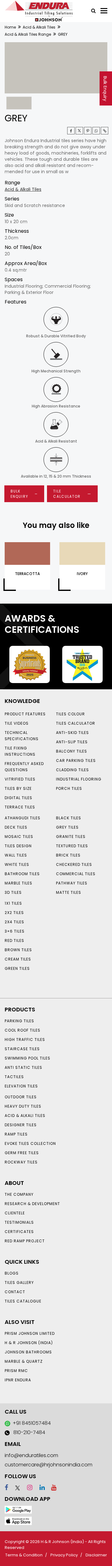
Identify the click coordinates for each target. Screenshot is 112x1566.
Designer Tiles (21, 1124)
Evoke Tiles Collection (30, 1143)
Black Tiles (68, 818)
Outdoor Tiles (21, 1097)
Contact (15, 1291)
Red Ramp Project (25, 1241)
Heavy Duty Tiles (23, 1106)
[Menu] (103, 10)
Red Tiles (14, 940)
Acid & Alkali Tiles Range (28, 34)
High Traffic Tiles (25, 1039)
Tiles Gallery (19, 1282)
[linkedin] (39, 1487)
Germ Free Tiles (22, 1152)
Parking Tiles (19, 1021)
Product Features (25, 714)
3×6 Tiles (15, 931)
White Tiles (17, 864)
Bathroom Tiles (22, 873)
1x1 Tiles (13, 903)
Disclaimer (96, 1555)
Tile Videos (17, 723)
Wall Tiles (16, 855)
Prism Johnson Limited (30, 1333)
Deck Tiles (16, 827)
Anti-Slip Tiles (72, 742)
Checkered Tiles (74, 864)
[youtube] (51, 1487)
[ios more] (18, 1520)
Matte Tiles (68, 892)
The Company (19, 1194)
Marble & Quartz (24, 1361)
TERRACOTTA (27, 573)
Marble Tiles (18, 883)
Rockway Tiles (21, 1162)
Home (10, 27)
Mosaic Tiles (19, 836)
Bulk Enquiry (105, 88)
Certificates (19, 1231)
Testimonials (19, 1222)
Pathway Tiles (71, 883)
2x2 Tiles (14, 912)
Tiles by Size (18, 788)
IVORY (82, 573)
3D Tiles (13, 892)
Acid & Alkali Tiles (39, 27)
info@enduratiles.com (31, 1455)
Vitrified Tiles (20, 779)
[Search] (91, 10)
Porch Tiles (69, 788)
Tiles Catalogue (23, 1301)
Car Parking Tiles (76, 760)
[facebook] (6, 1487)
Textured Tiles (72, 845)
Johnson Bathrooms (28, 1352)
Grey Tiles (67, 827)
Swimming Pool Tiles (27, 1058)
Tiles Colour (70, 714)
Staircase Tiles (22, 1048)
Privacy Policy (64, 1555)
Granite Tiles (71, 836)
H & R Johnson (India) (29, 1342)
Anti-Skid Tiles (72, 732)
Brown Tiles (18, 949)
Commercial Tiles (76, 873)
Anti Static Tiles (23, 1067)
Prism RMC (16, 1370)
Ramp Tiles (16, 1134)
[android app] (18, 1509)
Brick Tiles (68, 855)
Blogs (12, 1273)
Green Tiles (17, 968)
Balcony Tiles (71, 751)
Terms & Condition (24, 1555)
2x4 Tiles (14, 922)
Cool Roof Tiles (22, 1030)
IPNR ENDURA (18, 1380)
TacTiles (14, 1076)
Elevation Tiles (21, 1086)
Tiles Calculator (75, 723)
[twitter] (79, 130)
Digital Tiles (18, 797)
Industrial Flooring (78, 779)
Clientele (15, 1213)
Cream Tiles (18, 959)
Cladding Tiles (72, 769)
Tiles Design (18, 845)
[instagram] (26, 1487)
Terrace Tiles (20, 807)
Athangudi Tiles (22, 818)
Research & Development (32, 1203)
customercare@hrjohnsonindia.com (48, 1464)
